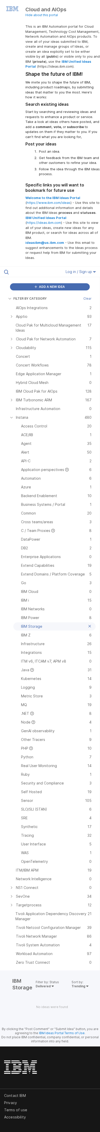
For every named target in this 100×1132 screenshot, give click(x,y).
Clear (87, 298)
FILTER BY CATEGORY (30, 298)
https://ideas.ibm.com (44, 223)
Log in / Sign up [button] (79, 271)
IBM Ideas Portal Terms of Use (62, 1033)
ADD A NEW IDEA (51, 287)
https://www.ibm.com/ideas (49, 203)
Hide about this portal (41, 15)
